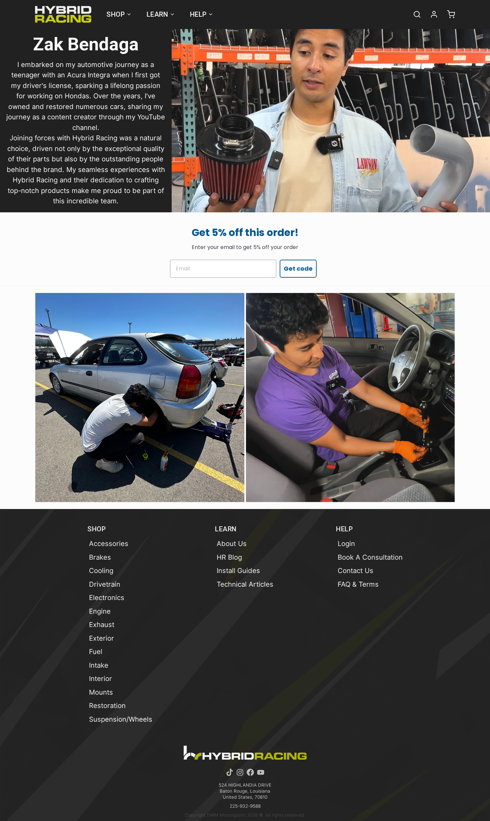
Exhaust (101, 624)
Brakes (100, 557)
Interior (100, 678)
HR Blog (229, 557)
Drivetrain (104, 584)
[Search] (414, 14)
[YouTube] (260, 772)
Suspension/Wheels (120, 719)
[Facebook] (250, 772)
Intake (98, 665)
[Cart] (448, 14)
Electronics (106, 597)
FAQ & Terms (358, 584)
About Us (232, 543)
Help (198, 14)
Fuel (95, 651)
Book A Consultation (370, 557)
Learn (157, 14)
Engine (100, 611)
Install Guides (238, 570)
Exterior (101, 638)
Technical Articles (245, 584)
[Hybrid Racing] (63, 14)
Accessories (108, 543)
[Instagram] (240, 772)
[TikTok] (229, 772)
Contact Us (355, 570)
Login (346, 543)
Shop (115, 14)
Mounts (101, 692)
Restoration (107, 705)
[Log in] (431, 14)
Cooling (101, 570)
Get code (298, 268)
